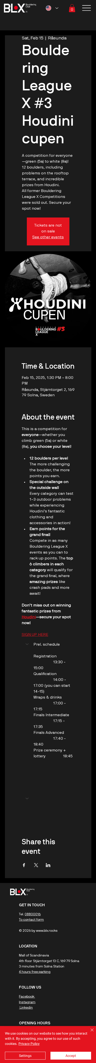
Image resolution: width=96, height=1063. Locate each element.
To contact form (31, 919)
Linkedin (26, 1007)
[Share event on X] (36, 865)
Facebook (27, 996)
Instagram (27, 1002)
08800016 (33, 914)
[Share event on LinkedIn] (48, 865)
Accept (70, 1056)
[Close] (89, 1033)
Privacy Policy (29, 1044)
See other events (48, 237)
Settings (25, 1056)
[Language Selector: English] (52, 8)
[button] (72, 8)
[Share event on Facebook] (24, 865)
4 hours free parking (34, 972)
